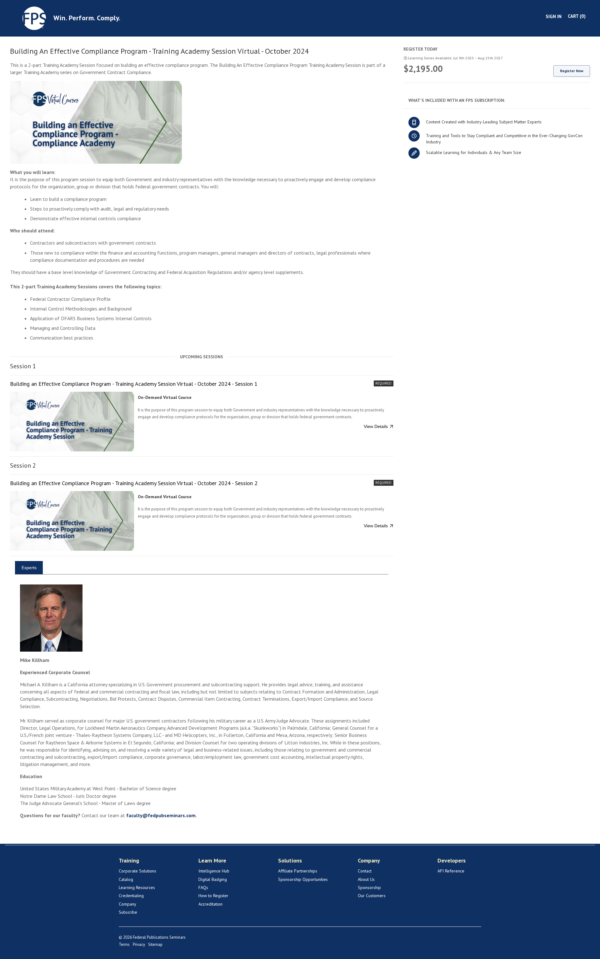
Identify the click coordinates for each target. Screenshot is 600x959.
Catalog (126, 879)
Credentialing (131, 895)
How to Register (213, 895)
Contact (365, 871)
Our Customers (372, 895)
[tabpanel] (201, 708)
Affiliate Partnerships (297, 871)
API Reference (451, 871)
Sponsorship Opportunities (303, 879)
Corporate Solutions (137, 871)
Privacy (139, 944)
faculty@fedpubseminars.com (161, 815)
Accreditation (210, 904)
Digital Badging (212, 879)
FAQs (203, 887)
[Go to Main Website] (34, 18)
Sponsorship (369, 887)
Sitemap (155, 944)
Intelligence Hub (213, 871)
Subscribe (128, 912)
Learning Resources (137, 887)
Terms (124, 944)
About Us (366, 879)
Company (127, 904)
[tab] (29, 567)
